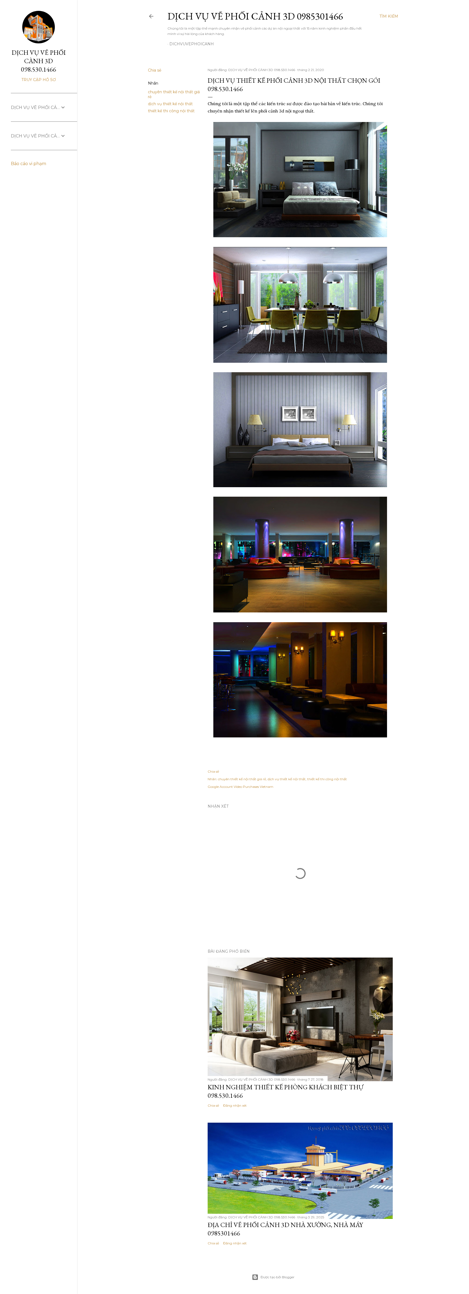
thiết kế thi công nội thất (171, 110)
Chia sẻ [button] (154, 70)
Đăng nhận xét (235, 1105)
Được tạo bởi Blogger (277, 1277)
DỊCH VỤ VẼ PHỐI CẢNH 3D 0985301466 (255, 16)
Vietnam (266, 787)
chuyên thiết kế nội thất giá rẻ (242, 779)
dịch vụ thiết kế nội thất (170, 103)
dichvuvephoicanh (191, 43)
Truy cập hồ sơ (38, 79)
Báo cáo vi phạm (28, 163)
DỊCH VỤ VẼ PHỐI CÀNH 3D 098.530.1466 (39, 60)
